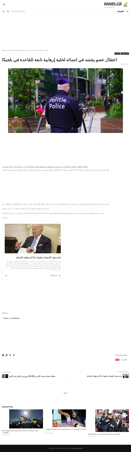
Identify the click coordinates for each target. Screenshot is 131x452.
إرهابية (49, 167)
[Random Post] (8, 11)
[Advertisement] (65, 29)
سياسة (41, 50)
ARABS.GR (113, 3)
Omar (65, 393)
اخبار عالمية (124, 53)
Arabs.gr (5, 313)
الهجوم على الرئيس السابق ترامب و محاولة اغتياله (104, 434)
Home (46, 50)
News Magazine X (78, 448)
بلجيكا (117, 360)
